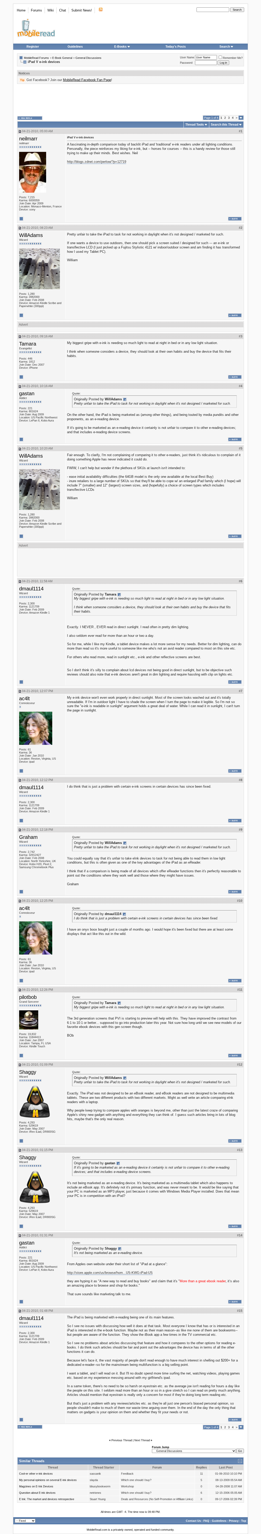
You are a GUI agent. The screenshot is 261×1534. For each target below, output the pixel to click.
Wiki (50, 10)
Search (224, 46)
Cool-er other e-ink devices (36, 1473)
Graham (28, 837)
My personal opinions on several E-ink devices (48, 1480)
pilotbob (28, 997)
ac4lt (24, 698)
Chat (62, 10)
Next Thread (142, 1440)
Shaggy (27, 1072)
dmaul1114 (31, 588)
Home (21, 10)
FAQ (206, 1520)
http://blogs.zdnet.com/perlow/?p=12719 (96, 162)
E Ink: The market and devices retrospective (46, 1499)
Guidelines (75, 46)
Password (186, 62)
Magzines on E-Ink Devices (36, 1486)
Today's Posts (175, 46)
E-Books (120, 46)
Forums (36, 10)
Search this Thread (224, 124)
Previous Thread (121, 1440)
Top (243, 1520)
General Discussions (88, 57)
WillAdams (31, 235)
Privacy (234, 1520)
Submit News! (81, 10)
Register (33, 46)
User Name (187, 57)
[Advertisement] (130, 99)
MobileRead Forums (36, 57)
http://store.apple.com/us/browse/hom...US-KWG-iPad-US (110, 1273)
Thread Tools (194, 124)
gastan (26, 393)
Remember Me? (233, 57)
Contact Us (193, 1520)
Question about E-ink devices (37, 1492)
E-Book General (62, 57)
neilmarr (28, 138)
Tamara (27, 344)
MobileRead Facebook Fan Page (87, 80)
